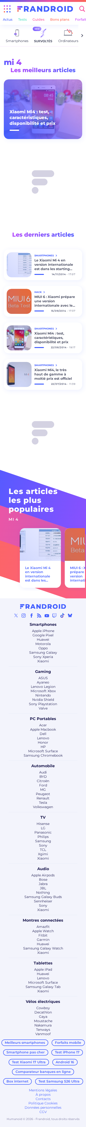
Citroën (43, 781)
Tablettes (43, 963)
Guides (38, 19)
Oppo (43, 648)
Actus (7, 19)
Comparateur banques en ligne (43, 1072)
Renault (43, 798)
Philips (43, 837)
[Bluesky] (70, 615)
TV (43, 817)
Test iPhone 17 (67, 1052)
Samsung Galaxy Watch (43, 948)
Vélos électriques (43, 1001)
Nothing (43, 892)
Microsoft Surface (43, 751)
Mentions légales (43, 1090)
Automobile (43, 766)
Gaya (43, 1016)
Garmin (43, 939)
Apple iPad (43, 969)
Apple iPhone (43, 631)
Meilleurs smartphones (25, 1042)
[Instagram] (24, 615)
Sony (43, 845)
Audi (43, 772)
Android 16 (65, 1062)
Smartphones (43, 624)
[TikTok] (62, 615)
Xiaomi (43, 661)
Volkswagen (43, 807)
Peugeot (43, 794)
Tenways (43, 1029)
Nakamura (43, 1025)
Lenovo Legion (43, 686)
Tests (22, 19)
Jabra (43, 884)
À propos (43, 1094)
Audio (43, 869)
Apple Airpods (43, 875)
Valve (43, 708)
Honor (43, 742)
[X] (16, 615)
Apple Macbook (43, 729)
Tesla (43, 802)
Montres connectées (43, 920)
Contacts (43, 1099)
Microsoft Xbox (43, 691)
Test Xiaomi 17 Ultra (29, 1062)
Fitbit (43, 935)
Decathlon (43, 1012)
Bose (43, 879)
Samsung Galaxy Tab (43, 987)
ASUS (43, 678)
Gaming (43, 671)
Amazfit (43, 926)
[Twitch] (54, 615)
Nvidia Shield (43, 699)
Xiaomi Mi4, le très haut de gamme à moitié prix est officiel (53, 374)
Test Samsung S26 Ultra (59, 1081)
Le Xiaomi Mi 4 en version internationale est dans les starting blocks (53, 264)
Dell (43, 734)
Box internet (17, 1081)
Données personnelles (43, 1107)
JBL (43, 888)
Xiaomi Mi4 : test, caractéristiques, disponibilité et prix (32, 117)
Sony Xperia (43, 657)
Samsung (43, 841)
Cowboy (43, 1008)
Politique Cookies (43, 1103)
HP (43, 747)
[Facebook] (31, 615)
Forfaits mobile (68, 1042)
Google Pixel (43, 635)
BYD (43, 776)
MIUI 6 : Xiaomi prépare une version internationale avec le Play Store (54, 301)
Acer (43, 725)
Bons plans (59, 19)
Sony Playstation (43, 704)
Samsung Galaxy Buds (43, 897)
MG (43, 789)
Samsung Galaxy (43, 652)
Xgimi (43, 854)
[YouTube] (47, 615)
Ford (43, 785)
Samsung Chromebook (43, 755)
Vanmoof (43, 1034)
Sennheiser (43, 901)
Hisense (43, 824)
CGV (43, 1112)
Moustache (43, 1021)
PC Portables (43, 718)
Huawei (43, 639)
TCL (43, 850)
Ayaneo (43, 682)
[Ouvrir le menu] (7, 9)
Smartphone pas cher (25, 1052)
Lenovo (43, 738)
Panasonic (43, 832)
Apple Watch (43, 931)
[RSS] (39, 615)
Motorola (43, 644)
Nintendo (43, 695)
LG (43, 828)
